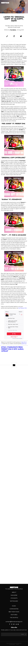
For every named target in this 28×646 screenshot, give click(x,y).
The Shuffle (14, 617)
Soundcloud (16, 624)
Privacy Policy (12, 644)
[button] (14, 10)
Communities (14, 609)
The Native (13, 30)
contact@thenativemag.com (14, 621)
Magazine (14, 595)
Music (14, 606)
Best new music (14, 611)
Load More (14, 578)
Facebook (9, 624)
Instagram (12, 624)
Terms (17, 644)
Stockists (14, 598)
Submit (22, 634)
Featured (14, 614)
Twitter (14, 624)
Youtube (18, 624)
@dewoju (24, 343)
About (14, 592)
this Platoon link (22, 308)
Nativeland (14, 601)
